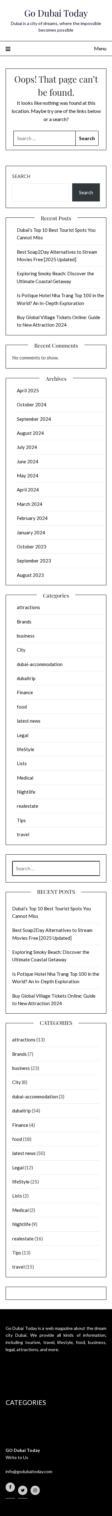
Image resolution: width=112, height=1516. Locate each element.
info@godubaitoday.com (29, 1471)
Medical (25, 778)
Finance (25, 692)
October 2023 (31, 546)
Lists (22, 763)
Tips (21, 820)
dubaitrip (26, 678)
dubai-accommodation (40, 664)
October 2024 (31, 404)
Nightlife (26, 792)
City (21, 650)
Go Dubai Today (56, 13)
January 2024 (31, 532)
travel (23, 834)
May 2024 (27, 475)
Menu (100, 48)
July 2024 (27, 447)
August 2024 (30, 433)
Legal (22, 735)
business (26, 635)
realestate (27, 806)
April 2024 (28, 489)
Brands (24, 621)
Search (21, 176)
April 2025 (28, 390)
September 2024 (34, 419)
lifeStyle (25, 749)
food (22, 707)
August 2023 (30, 575)
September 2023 (34, 560)
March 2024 (29, 504)
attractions (28, 607)
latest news (28, 721)
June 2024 (27, 461)
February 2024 (32, 518)
